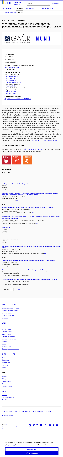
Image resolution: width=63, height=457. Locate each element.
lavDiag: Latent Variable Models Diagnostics (15, 184)
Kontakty (4, 376)
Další (19, 289)
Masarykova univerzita (12, 424)
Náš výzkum (5, 326)
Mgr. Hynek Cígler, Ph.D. (13, 76)
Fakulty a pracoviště (7, 378)
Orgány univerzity (6, 381)
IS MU (15, 411)
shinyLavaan (6, 227)
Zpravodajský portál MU (8, 397)
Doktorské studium (7, 313)
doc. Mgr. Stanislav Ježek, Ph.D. (15, 82)
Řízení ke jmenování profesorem (10, 349)
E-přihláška (5, 318)
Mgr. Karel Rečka (11, 86)
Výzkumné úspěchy (7, 331)
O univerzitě (8, 354)
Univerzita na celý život (8, 315)
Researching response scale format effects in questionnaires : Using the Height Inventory (30, 279)
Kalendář (4, 395)
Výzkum (5, 323)
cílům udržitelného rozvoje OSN (34, 149)
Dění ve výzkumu (6, 329)
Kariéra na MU (6, 362)
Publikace (4, 341)
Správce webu (5, 426)
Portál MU (27, 411)
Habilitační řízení (6, 346)
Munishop (48, 411)
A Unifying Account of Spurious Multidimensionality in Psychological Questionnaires (28, 260)
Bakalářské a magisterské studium (11, 308)
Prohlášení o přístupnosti (17, 426)
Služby (3, 367)
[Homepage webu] (11, 2)
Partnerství (5, 365)
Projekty (4, 344)
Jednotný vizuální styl (7, 415)
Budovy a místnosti (7, 386)
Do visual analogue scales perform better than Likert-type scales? (22, 270)
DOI (17, 200)
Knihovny (4, 383)
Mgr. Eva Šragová (11, 93)
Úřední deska (5, 360)
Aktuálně (6, 391)
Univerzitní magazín (7, 411)
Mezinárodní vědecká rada (9, 339)
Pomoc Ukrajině (47, 8)
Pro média (4, 400)
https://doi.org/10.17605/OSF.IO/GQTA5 (18, 99)
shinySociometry (7, 237)
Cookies (4, 428)
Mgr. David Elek (10, 78)
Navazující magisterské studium (10, 310)
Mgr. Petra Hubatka (11, 80)
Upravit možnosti (9, 445)
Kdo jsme (4, 357)
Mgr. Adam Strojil (11, 91)
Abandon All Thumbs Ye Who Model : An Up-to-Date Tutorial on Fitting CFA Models (27, 207)
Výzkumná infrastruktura (8, 336)
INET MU (21, 411)
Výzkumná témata (6, 334)
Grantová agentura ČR (12, 67)
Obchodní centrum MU (38, 411)
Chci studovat (9, 304)
